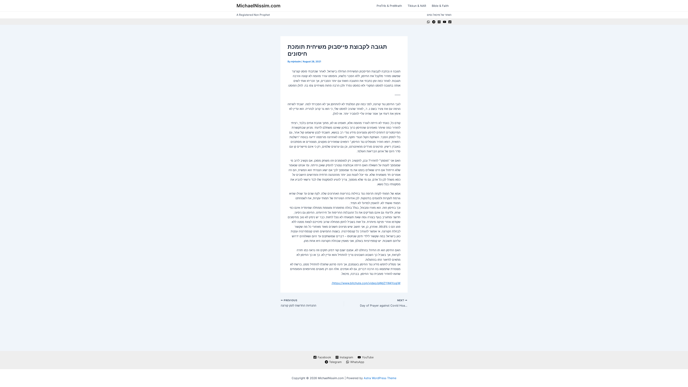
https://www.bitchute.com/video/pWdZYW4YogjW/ (366, 283)
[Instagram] (439, 21)
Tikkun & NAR (417, 6)
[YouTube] (444, 21)
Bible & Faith (440, 6)
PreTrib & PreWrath (389, 6)
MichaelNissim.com (258, 5)
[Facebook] (450, 21)
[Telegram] (433, 21)
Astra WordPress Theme (380, 378)
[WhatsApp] (428, 21)
